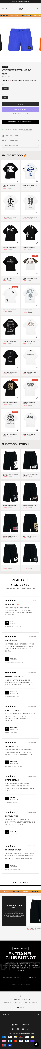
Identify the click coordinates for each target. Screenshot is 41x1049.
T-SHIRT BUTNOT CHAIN (29, 341)
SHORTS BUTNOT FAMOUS (10, 567)
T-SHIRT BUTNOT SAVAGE (10, 372)
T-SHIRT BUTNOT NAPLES (9, 341)
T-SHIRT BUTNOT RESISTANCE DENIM (28, 311)
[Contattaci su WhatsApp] (36, 1044)
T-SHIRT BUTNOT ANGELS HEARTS (9, 435)
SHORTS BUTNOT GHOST (9, 505)
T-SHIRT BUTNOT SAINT (29, 247)
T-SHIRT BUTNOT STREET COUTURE (9, 279)
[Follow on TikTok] (28, 1029)
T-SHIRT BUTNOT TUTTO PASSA (9, 186)
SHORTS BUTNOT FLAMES (29, 567)
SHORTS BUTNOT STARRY (10, 536)
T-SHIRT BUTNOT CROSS (9, 247)
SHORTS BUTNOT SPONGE (30, 536)
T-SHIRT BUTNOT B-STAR (9, 310)
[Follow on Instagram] (18, 1029)
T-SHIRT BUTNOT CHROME (30, 217)
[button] (20, 122)
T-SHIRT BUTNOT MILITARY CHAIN (30, 279)
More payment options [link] (20, 113)
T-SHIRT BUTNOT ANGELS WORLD (29, 403)
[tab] (14, 155)
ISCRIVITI (33, 977)
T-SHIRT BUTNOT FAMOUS (29, 185)
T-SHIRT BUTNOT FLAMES (9, 217)
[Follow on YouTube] (23, 1029)
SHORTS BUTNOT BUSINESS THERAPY (30, 475)
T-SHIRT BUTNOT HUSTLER (30, 372)
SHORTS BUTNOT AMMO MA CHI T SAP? (10, 475)
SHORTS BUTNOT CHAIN (29, 505)
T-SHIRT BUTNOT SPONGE (10, 402)
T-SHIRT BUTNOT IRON (29, 434)
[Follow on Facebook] (13, 1029)
